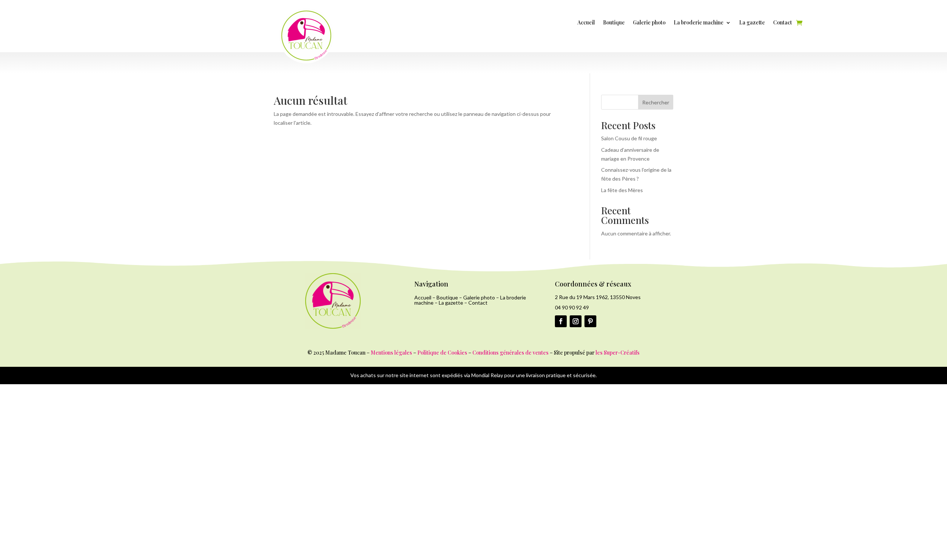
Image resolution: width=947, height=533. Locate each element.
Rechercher (655, 102)
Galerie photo (649, 23)
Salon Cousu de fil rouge (629, 138)
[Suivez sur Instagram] (576, 321)
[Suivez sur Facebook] (561, 321)
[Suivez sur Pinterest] (590, 321)
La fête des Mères (622, 190)
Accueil (586, 23)
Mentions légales (391, 352)
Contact (782, 23)
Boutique (614, 23)
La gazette (752, 23)
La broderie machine (699, 23)
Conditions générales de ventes (510, 352)
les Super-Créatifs (618, 352)
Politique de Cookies (442, 352)
